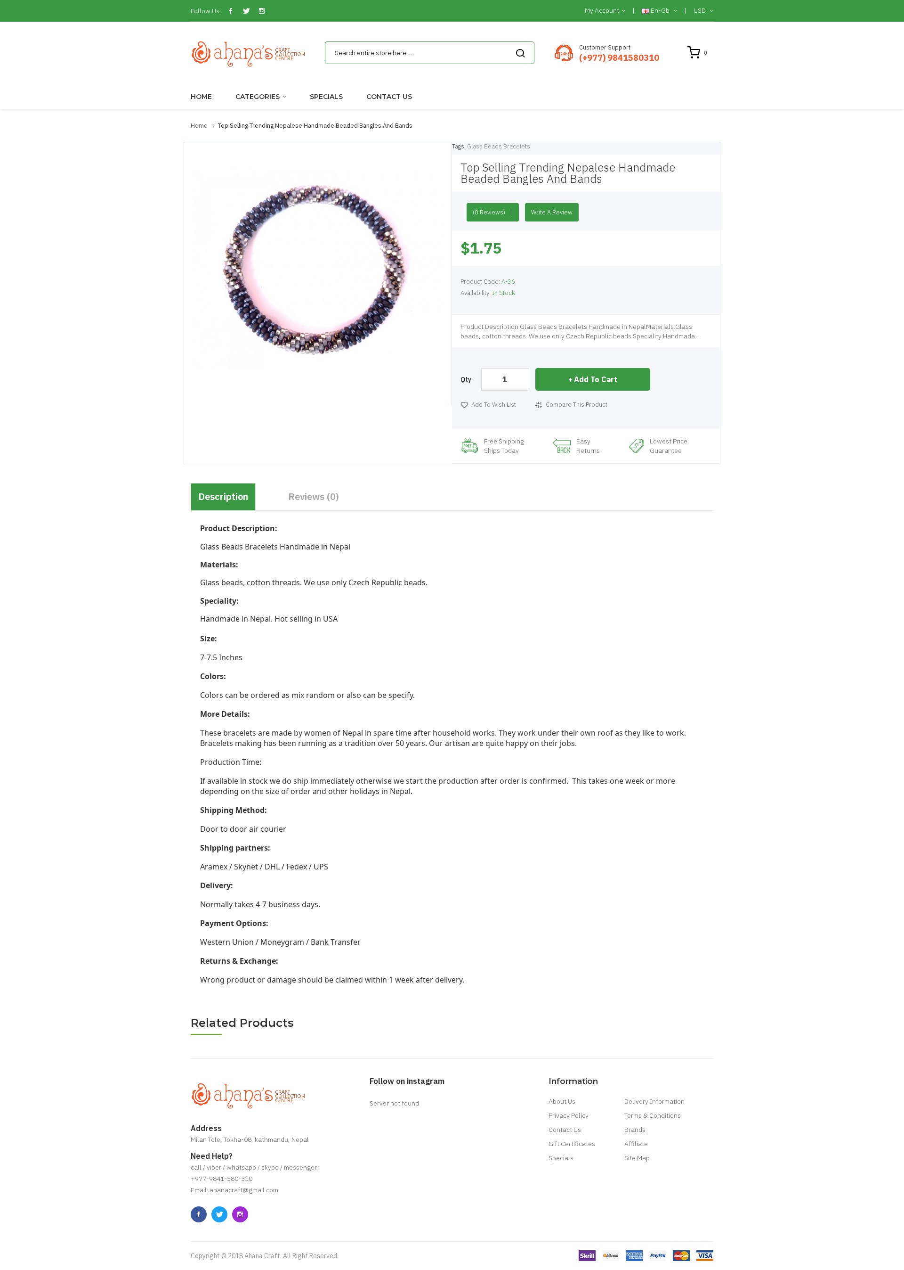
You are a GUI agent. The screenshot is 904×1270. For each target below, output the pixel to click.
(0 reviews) (489, 212)
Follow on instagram (407, 1081)
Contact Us (565, 1129)
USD (700, 10)
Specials (561, 1158)
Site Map (637, 1158)
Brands (635, 1129)
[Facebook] (231, 11)
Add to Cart (595, 379)
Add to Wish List (493, 405)
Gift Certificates (572, 1143)
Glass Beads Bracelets (498, 146)
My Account (602, 10)
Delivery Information (654, 1101)
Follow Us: (206, 11)
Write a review (552, 212)
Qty (465, 379)
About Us (562, 1101)
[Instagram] (262, 11)
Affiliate (636, 1143)
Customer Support (604, 47)
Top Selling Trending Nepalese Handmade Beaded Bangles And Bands (315, 126)
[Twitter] (246, 11)
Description (223, 496)
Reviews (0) (313, 496)
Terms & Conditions (652, 1115)
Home (199, 126)
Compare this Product (576, 405)
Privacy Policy (569, 1115)
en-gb (660, 10)
